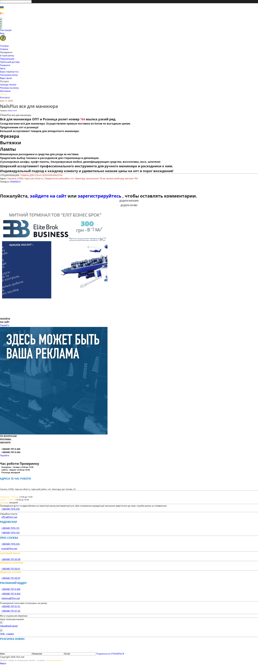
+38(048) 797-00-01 (10, 568)
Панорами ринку (9, 74)
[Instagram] (129, 21)
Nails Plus (12, 110)
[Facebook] (129, 19)
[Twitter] (129, 23)
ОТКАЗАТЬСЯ (117, 653)
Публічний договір (10, 62)
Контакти (5, 97)
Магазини (5, 91)
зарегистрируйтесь (100, 196)
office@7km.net (9, 517)
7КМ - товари (7, 633)
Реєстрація (5, 30)
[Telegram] (129, 27)
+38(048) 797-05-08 (10, 559)
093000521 (15, 181)
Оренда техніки (8, 84)
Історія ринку (7, 55)
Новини (4, 49)
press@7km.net (9, 548)
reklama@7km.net (10, 598)
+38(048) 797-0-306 (10, 589)
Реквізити (5, 65)
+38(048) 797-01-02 (10, 610)
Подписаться (103, 653)
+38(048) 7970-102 (10, 532)
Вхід (2, 33)
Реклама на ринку (9, 87)
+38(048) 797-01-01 (10, 606)
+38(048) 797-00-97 (10, 578)
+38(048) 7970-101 (10, 528)
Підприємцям (7, 58)
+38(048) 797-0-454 (10, 593)
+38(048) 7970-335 (10, 509)
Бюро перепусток (9, 71)
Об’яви (3, 94)
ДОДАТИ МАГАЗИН (129, 200)
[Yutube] (129, 25)
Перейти (4, 325)
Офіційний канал (9, 625)
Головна (4, 45)
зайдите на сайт (49, 196)
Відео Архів (6, 78)
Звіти (2, 68)
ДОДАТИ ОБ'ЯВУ (129, 205)
